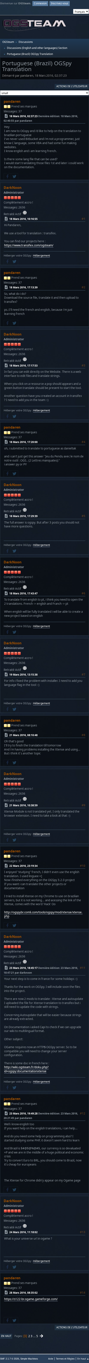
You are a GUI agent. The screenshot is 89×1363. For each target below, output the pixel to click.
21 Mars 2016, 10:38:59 (23, 805)
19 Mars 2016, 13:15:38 (23, 674)
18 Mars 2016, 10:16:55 (23, 219)
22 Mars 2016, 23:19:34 (23, 865)
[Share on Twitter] (14, 177)
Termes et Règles (65, 1358)
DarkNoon (13, 187)
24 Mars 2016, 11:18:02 (23, 1232)
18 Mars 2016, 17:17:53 (23, 365)
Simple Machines (29, 1358)
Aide (50, 1358)
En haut (6, 1336)
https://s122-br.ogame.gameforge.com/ (31, 1299)
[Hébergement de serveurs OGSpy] (25, 213)
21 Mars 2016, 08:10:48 (23, 735)
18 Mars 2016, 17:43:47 (23, 593)
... (34, 1336)
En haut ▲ (83, 1358)
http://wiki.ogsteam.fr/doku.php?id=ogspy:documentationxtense (26, 1069)
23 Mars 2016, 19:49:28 (23, 1113)
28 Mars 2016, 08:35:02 (23, 1293)
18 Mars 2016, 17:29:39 (23, 516)
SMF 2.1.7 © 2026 (9, 1358)
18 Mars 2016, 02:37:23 (23, 116)
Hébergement (41, 255)
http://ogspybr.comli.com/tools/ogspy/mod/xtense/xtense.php (43, 914)
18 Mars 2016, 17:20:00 (23, 442)
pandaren (12, 101)
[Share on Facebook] (7, 177)
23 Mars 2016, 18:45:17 (23, 968)
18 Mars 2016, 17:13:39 (23, 287)
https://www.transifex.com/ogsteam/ (28, 245)
